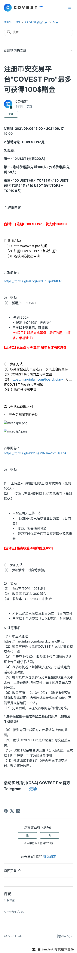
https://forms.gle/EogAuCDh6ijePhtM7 (33, 281)
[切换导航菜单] (69, 7)
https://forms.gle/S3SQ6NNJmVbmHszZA (35, 453)
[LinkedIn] (18, 811)
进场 (33, 789)
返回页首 (11, 871)
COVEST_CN (12, 22)
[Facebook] (6, 811)
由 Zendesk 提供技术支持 (55, 949)
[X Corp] (12, 811)
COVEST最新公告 (36, 22)
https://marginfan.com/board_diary (38, 379)
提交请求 (49, 856)
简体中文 (64, 936)
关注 (10, 114)
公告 (55, 22)
